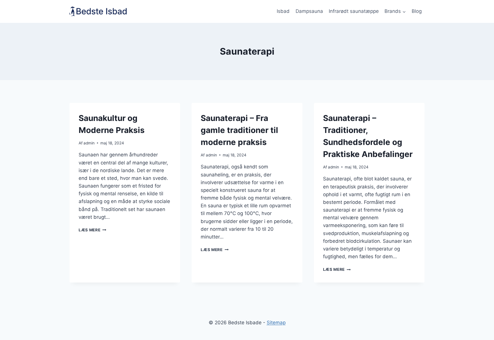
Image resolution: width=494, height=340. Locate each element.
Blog (417, 11)
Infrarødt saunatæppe (354, 11)
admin (89, 143)
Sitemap (276, 322)
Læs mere (92, 230)
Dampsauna (309, 11)
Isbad (283, 11)
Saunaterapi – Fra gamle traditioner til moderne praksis (239, 130)
